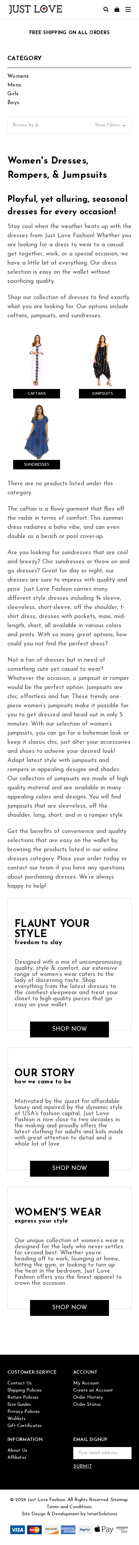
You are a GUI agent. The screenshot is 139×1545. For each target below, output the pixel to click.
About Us (17, 1450)
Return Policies (22, 1397)
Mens (14, 85)
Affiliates (16, 1457)
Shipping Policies (24, 1390)
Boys (13, 102)
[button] (69, 125)
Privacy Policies (23, 1411)
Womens (18, 76)
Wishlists (16, 1418)
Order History (88, 1397)
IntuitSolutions (102, 1514)
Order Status (87, 1404)
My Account (86, 1383)
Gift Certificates (24, 1425)
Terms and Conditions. (70, 1507)
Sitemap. (120, 1499)
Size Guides (19, 1404)
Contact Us (19, 1383)
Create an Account (93, 1390)
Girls (13, 94)
